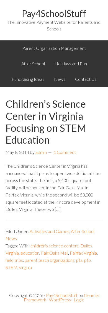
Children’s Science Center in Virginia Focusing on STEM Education (46, 122)
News (11, 238)
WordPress (60, 299)
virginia (25, 267)
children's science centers (54, 245)
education (29, 252)
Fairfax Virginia (83, 252)
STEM (11, 267)
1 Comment (64, 152)
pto (87, 260)
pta (79, 260)
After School (82, 231)
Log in (79, 299)
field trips (14, 260)
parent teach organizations (49, 260)
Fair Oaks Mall (54, 252)
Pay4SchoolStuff (54, 13)
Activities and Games (49, 231)
